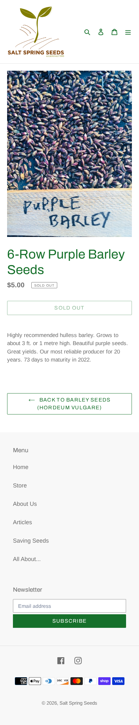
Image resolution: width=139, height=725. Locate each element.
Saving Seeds (31, 540)
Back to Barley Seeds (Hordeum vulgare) (74, 403)
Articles (22, 522)
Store (20, 485)
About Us (25, 504)
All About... (27, 559)
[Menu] (128, 31)
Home (20, 467)
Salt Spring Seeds (78, 703)
